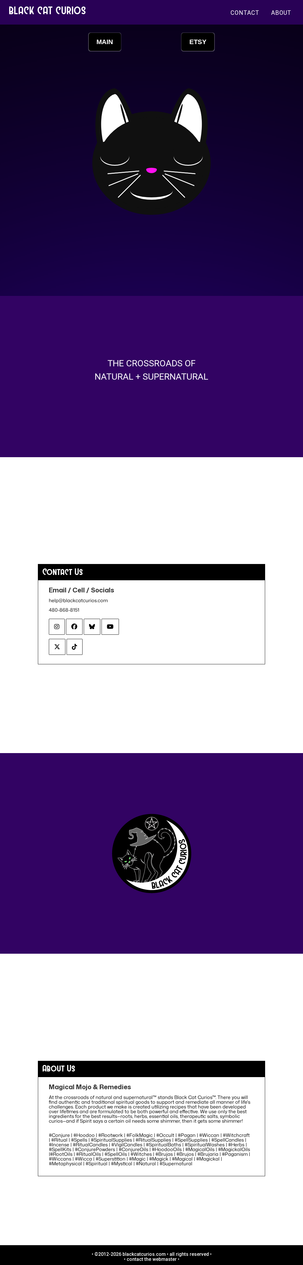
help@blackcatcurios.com (78, 600)
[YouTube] (110, 627)
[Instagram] (57, 627)
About (281, 12)
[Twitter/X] (57, 647)
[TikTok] (75, 647)
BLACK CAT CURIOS (47, 10)
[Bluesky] (92, 627)
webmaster (164, 1259)
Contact (245, 12)
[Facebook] (74, 627)
